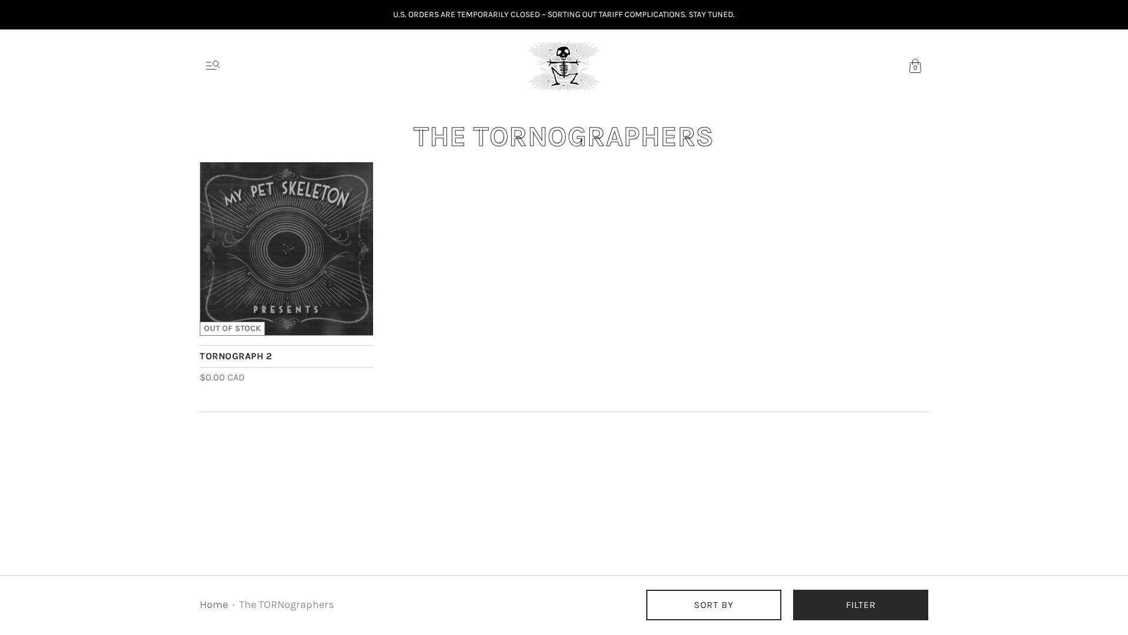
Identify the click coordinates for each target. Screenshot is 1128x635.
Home (214, 604)
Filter (861, 604)
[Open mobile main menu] (213, 66)
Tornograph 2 (236, 356)
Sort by (714, 604)
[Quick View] (358, 321)
